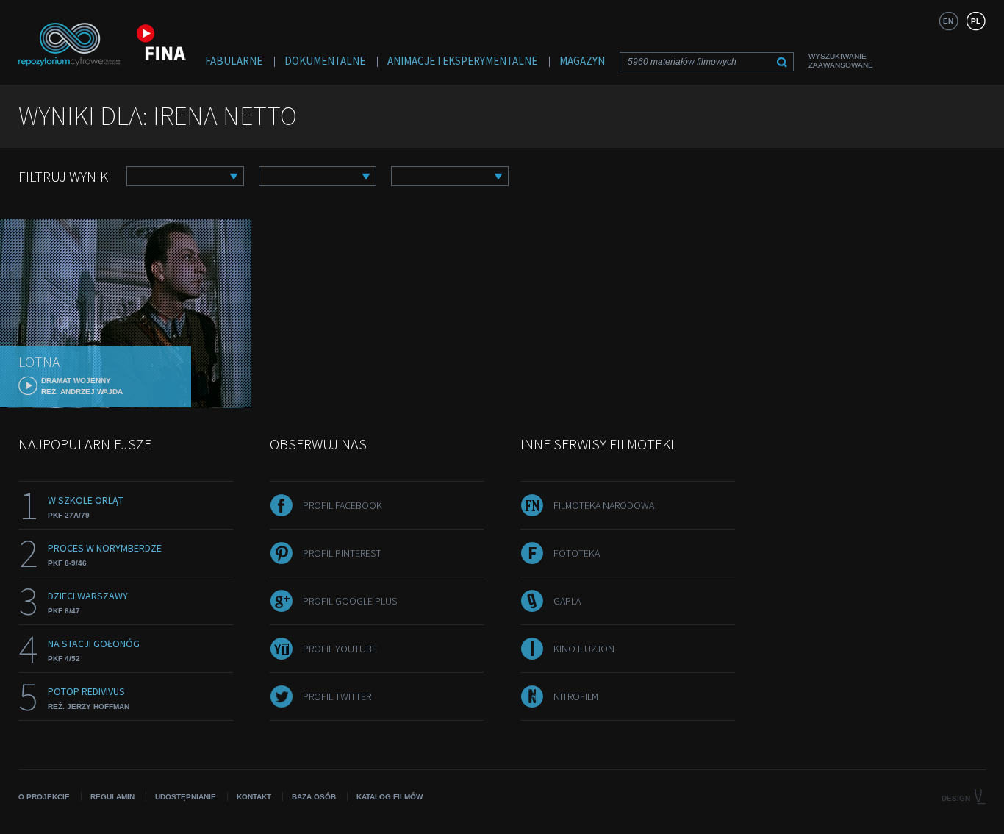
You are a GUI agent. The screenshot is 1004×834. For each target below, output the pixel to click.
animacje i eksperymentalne (462, 61)
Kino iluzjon (583, 648)
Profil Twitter (337, 696)
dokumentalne (324, 61)
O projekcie (44, 797)
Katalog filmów (389, 797)
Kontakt (254, 797)
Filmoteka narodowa (603, 505)
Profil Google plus (350, 600)
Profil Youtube (340, 648)
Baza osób (314, 797)
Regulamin (112, 797)
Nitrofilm (575, 696)
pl (975, 21)
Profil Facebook (342, 505)
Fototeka (576, 553)
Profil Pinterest (342, 553)
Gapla (567, 600)
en (948, 21)
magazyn (582, 61)
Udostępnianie (185, 797)
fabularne (233, 61)
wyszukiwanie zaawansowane (840, 60)
